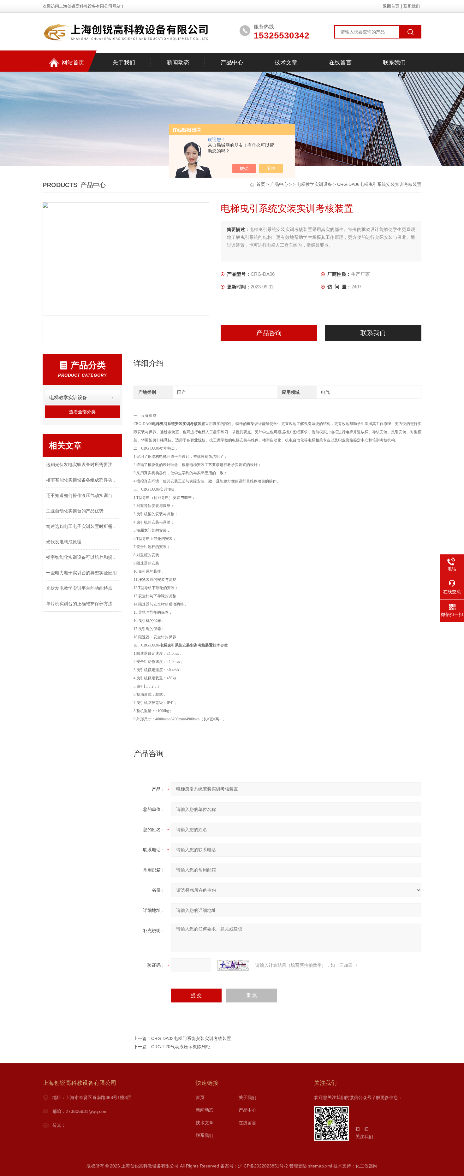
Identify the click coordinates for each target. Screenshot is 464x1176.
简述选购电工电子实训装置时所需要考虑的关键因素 (82, 526)
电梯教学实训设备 (314, 184)
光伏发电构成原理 (63, 541)
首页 (261, 184)
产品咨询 (269, 332)
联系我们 (411, 6)
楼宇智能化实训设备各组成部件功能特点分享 (82, 479)
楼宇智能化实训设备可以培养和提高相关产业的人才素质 (82, 557)
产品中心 (232, 62)
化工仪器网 (366, 1165)
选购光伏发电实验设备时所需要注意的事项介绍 (82, 464)
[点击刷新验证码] (233, 965)
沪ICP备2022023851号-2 (263, 1165)
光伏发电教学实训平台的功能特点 (79, 588)
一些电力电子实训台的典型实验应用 (81, 572)
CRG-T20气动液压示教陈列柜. (181, 1046)
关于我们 (123, 62)
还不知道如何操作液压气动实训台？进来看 (82, 495)
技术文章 (286, 62)
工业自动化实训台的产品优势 (75, 510)
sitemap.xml (320, 1165)
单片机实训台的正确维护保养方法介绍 (82, 603)
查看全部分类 (82, 411)
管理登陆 (298, 1165)
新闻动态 (178, 62)
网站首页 (73, 62)
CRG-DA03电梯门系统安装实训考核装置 (191, 1038)
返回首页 (391, 6)
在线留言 (340, 62)
